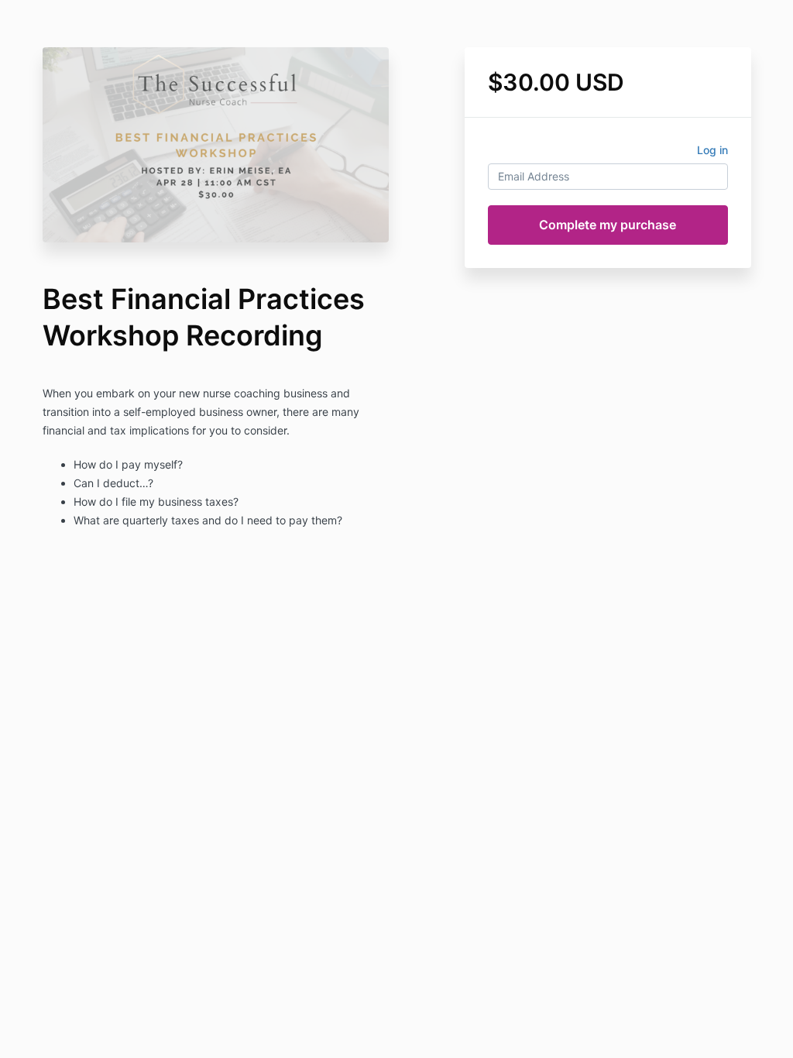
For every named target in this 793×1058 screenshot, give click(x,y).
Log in (712, 149)
